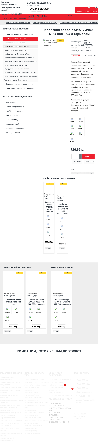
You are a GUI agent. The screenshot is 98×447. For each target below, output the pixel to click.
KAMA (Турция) (87, 41)
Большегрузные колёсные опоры (45, 23)
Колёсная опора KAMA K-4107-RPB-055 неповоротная (63, 209)
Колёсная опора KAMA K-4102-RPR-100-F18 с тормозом (36, 301)
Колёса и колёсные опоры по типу (18, 23)
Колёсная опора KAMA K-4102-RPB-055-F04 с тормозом (62, 301)
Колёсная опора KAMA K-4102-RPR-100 (14, 301)
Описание (75, 55)
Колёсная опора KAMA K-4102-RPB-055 (49, 207)
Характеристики (89, 55)
